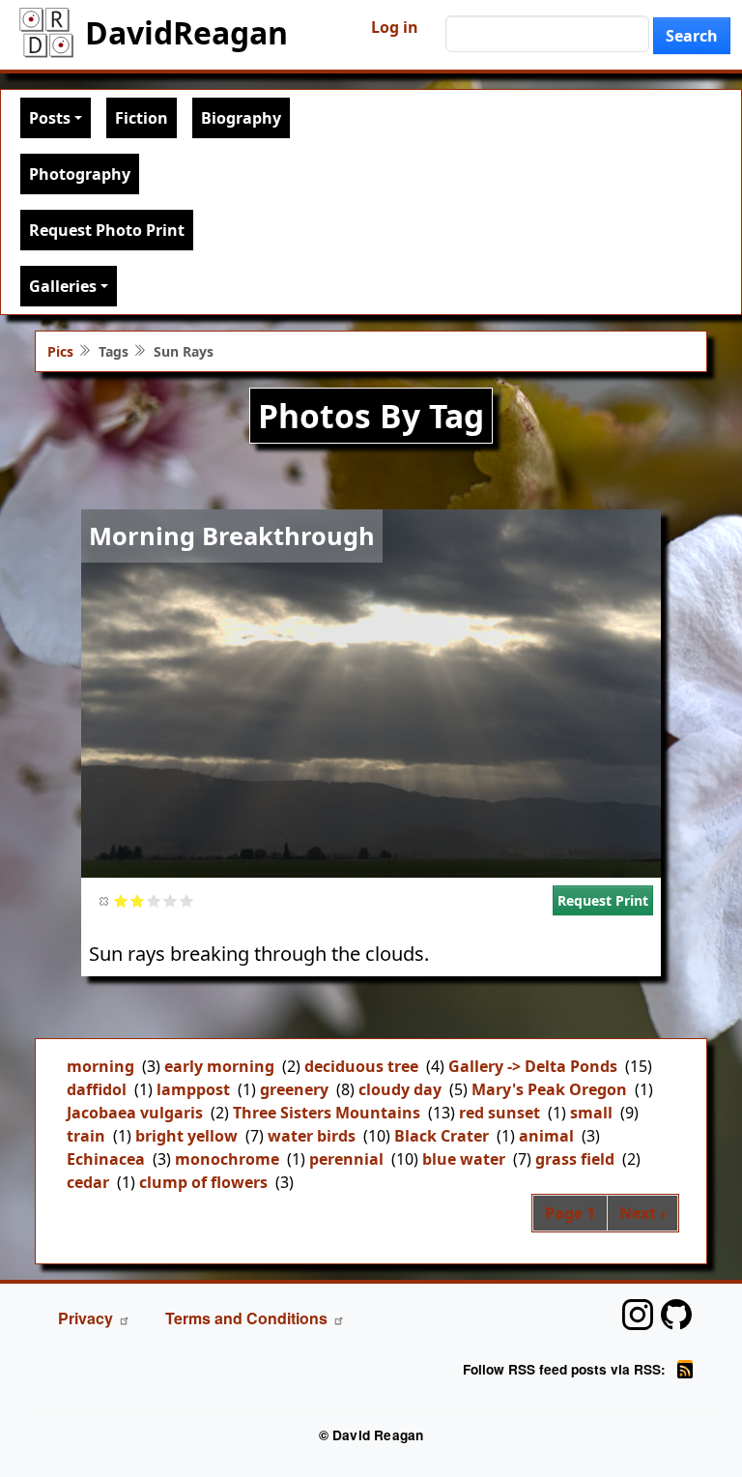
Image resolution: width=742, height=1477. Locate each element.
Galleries (63, 286)
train (86, 1135)
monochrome (227, 1159)
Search (692, 35)
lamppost (193, 1089)
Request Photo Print (107, 230)
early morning (219, 1066)
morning (100, 1066)
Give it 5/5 (187, 900)
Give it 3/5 (154, 900)
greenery (294, 1089)
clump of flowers (203, 1182)
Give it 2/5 (137, 900)
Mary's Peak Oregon (549, 1089)
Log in (394, 27)
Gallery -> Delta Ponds (532, 1066)
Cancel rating (105, 900)
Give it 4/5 (170, 900)
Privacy (85, 1318)
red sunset (499, 1112)
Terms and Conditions (246, 1318)
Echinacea (106, 1159)
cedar (88, 1182)
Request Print (602, 900)
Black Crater (441, 1135)
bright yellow (186, 1135)
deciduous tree (361, 1066)
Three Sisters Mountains (326, 1112)
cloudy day (400, 1089)
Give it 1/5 (121, 900)
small (591, 1112)
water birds (312, 1135)
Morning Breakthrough (232, 535)
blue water (463, 1159)
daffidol (97, 1089)
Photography (79, 174)
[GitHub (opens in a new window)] (676, 1314)
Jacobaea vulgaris (135, 1112)
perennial (346, 1159)
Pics (60, 351)
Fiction (141, 118)
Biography (241, 118)
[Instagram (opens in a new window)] (637, 1314)
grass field (574, 1159)
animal (546, 1135)
